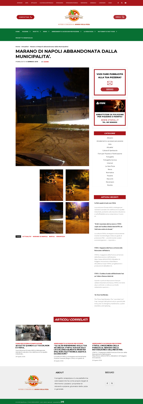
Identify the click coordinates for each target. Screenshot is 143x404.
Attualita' (25, 46)
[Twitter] (122, 3)
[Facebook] (118, 3)
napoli (52, 236)
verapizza (60, 236)
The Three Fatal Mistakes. (101, 295)
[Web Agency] (62, 402)
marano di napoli (40, 236)
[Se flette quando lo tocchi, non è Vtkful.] (33, 333)
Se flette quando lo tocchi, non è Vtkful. (105, 203)
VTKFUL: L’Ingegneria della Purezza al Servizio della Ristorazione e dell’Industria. (107, 348)
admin (46, 62)
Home (18, 46)
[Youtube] (125, 3)
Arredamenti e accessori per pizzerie (68, 343)
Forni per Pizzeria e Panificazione (29, 343)
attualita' (27, 236)
